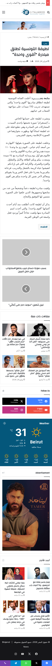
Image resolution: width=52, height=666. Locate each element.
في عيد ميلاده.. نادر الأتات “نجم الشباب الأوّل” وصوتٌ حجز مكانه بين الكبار (13, 343)
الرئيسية (43, 37)
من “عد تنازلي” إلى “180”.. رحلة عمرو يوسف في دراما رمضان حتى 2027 (14, 620)
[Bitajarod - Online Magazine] (33, 12)
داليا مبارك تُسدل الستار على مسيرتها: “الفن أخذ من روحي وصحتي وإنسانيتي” (39, 343)
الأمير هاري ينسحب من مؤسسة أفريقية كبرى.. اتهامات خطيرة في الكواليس (40, 620)
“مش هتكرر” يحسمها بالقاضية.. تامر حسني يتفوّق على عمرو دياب (15, 373)
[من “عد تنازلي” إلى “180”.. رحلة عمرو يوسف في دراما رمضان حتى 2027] (13, 606)
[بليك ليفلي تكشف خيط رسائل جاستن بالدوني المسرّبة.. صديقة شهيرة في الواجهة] (13, 573)
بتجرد (29, 37)
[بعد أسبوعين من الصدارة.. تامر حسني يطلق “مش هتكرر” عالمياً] (38, 361)
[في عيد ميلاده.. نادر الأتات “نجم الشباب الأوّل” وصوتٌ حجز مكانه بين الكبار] (13, 330)
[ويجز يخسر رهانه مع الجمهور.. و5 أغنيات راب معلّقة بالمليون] (38, 573)
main (43, 226)
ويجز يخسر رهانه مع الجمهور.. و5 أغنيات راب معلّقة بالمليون (39, 585)
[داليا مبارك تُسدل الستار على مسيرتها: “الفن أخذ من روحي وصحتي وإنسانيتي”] (38, 330)
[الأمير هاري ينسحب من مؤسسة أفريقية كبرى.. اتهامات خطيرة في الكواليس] (38, 606)
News (35, 37)
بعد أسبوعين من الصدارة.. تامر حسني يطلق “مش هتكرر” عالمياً (39, 373)
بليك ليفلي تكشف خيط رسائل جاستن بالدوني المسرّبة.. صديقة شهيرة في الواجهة (14, 587)
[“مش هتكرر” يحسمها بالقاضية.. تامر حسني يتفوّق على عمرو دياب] (13, 361)
